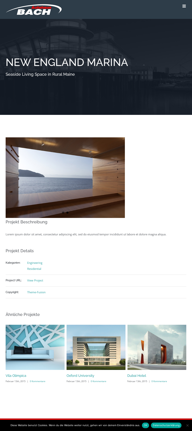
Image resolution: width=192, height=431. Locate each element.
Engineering (34, 263)
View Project (35, 280)
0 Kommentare (15, 381)
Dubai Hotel (114, 376)
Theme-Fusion (36, 292)
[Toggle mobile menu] (184, 6)
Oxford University (58, 376)
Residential (34, 269)
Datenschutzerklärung (166, 425)
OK (145, 425)
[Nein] (187, 425)
